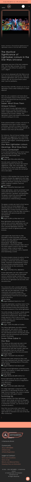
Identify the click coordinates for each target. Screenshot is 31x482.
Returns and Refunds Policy (10, 462)
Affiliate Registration (8, 452)
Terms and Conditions (9, 458)
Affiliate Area (6, 450)
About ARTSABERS (7, 448)
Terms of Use (6, 460)
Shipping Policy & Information (11, 464)
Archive (8, 45)
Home (3, 45)
